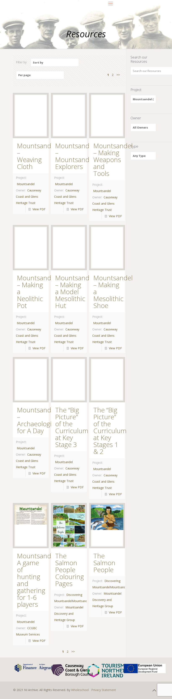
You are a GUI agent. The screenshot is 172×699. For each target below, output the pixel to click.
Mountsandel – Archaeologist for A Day (37, 420)
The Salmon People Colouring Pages (69, 569)
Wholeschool (80, 690)
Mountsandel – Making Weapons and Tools (113, 159)
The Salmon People (104, 562)
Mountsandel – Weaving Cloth (36, 156)
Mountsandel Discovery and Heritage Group (68, 613)
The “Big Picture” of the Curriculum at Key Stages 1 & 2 (109, 430)
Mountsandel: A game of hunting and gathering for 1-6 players (37, 580)
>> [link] (118, 75)
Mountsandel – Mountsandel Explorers (74, 156)
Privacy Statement (103, 690)
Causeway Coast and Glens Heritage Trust (28, 196)
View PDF (39, 209)
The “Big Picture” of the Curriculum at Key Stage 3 (71, 427)
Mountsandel (26, 184)
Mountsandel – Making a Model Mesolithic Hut (74, 291)
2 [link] (112, 75)
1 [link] (108, 75)
